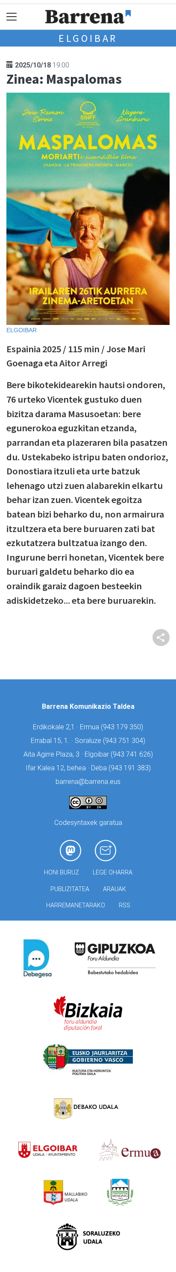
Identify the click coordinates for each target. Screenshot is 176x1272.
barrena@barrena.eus (88, 782)
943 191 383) (131, 768)
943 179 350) (123, 727)
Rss (124, 905)
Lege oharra (112, 872)
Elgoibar (88, 38)
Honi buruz (61, 872)
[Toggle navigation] (12, 16)
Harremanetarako (75, 905)
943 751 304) (125, 741)
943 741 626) (133, 754)
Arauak (114, 889)
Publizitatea (69, 889)
